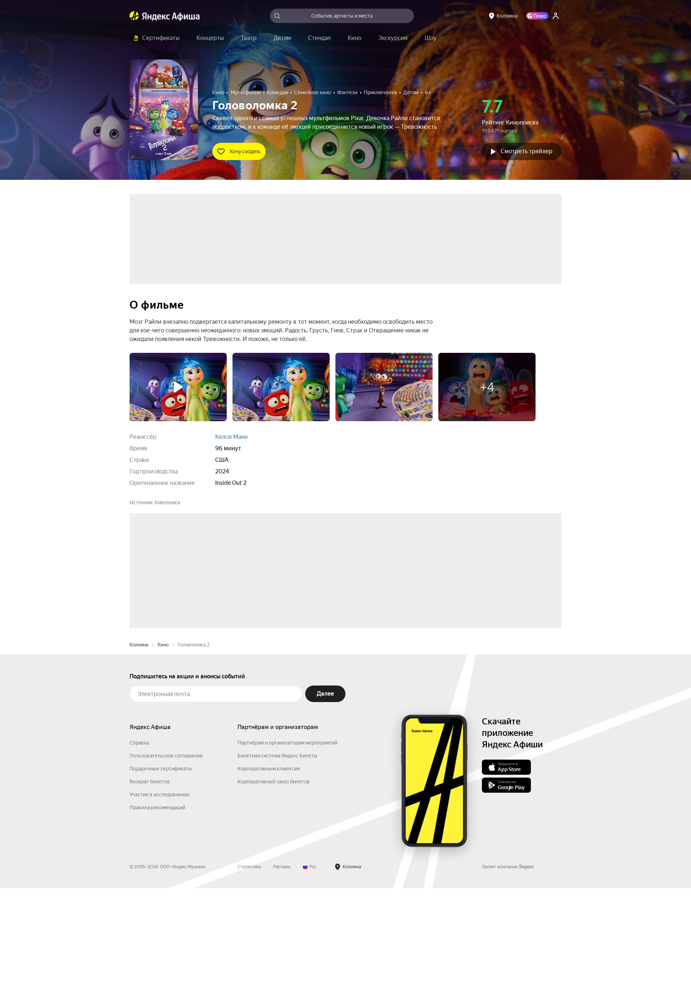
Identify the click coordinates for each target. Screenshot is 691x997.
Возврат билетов (150, 890)
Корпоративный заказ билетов (274, 890)
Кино (163, 753)
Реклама (281, 975)
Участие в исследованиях (159, 903)
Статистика (249, 975)
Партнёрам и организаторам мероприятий (287, 852)
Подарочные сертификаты (161, 877)
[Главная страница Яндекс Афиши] (134, 16)
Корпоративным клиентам (269, 877)
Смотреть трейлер (526, 151)
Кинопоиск (167, 502)
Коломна (139, 753)
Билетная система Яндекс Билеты (277, 865)
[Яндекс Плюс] (537, 15)
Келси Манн (231, 436)
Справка (139, 852)
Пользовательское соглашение (166, 865)
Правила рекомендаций (157, 916)
